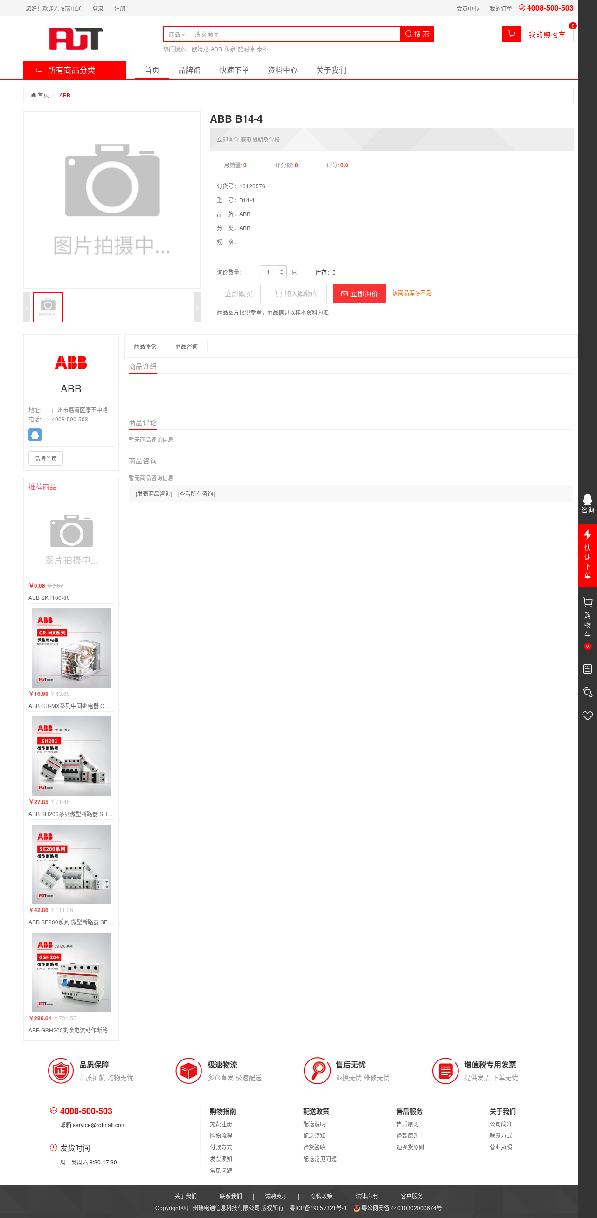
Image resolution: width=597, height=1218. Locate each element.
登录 (98, 8)
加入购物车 (300, 293)
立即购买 (239, 293)
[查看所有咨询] (196, 493)
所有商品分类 (71, 69)
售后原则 (407, 1124)
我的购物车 (547, 34)
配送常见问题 (320, 1159)
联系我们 (231, 1196)
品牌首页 (46, 458)
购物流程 (221, 1135)
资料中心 (283, 69)
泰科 (262, 49)
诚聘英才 (276, 1196)
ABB (216, 49)
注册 (119, 8)
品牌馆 (189, 69)
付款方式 (221, 1147)
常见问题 (221, 1170)
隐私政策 (321, 1196)
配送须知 (314, 1135)
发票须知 (221, 1159)
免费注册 (221, 1124)
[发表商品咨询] (154, 493)
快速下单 (234, 69)
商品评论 (145, 346)
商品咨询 (186, 346)
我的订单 (501, 8)
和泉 (230, 49)
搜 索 (420, 33)
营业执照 (501, 1147)
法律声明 (366, 1196)
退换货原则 (410, 1147)
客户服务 (412, 1196)
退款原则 (407, 1135)
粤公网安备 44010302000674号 (401, 1207)
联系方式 (501, 1135)
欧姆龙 (200, 49)
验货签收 (314, 1147)
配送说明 (314, 1124)
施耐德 (246, 49)
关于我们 (331, 69)
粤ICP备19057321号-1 (319, 1207)
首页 (152, 69)
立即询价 (363, 293)
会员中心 (468, 8)
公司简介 (501, 1124)
